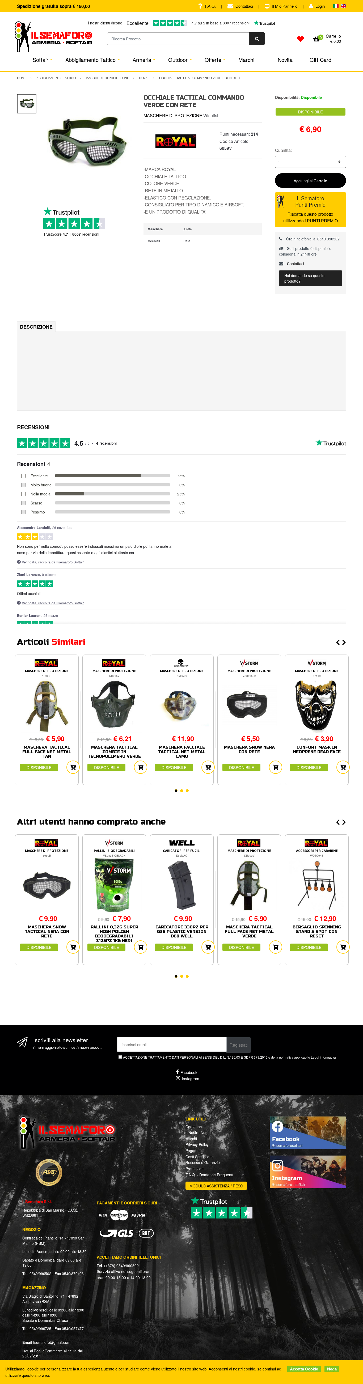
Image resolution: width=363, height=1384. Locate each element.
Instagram (190, 1078)
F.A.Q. (210, 6)
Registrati (239, 1045)
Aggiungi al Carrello (310, 180)
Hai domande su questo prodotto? (304, 278)
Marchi (246, 59)
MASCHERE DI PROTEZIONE (172, 115)
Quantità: (283, 150)
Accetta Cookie (304, 1369)
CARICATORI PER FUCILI (182, 850)
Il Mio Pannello (284, 6)
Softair (40, 59)
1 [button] (176, 790)
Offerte (213, 59)
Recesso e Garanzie (202, 1162)
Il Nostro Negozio (199, 1132)
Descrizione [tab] (36, 326)
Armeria (142, 59)
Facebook (188, 1072)
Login (320, 6)
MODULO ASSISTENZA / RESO (216, 1185)
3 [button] (187, 790)
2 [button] (181, 790)
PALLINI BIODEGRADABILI (114, 850)
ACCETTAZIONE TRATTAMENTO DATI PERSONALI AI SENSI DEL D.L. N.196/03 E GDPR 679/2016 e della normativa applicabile (229, 1057)
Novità (285, 59)
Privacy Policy (197, 1144)
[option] (86, 143)
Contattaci (244, 6)
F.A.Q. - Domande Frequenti (209, 1174)
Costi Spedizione (199, 1156)
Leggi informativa (323, 1057)
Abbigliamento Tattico (90, 59)
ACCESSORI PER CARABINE (317, 850)
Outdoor (178, 59)
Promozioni (194, 1168)
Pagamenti (194, 1150)
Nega (332, 1369)
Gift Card (320, 59)
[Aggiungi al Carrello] (73, 767)
